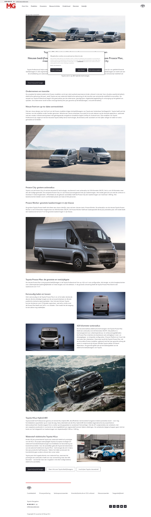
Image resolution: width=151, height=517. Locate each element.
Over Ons (25, 6)
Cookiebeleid (31, 493)
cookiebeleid (80, 61)
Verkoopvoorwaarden (61, 493)
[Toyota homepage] (143, 6)
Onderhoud (66, 6)
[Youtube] (121, 506)
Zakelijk (84, 6)
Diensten (76, 6)
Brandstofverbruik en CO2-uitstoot (82, 493)
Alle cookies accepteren (95, 70)
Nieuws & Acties (54, 6)
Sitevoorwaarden (103, 493)
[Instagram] (114, 506)
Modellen (34, 6)
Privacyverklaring (44, 493)
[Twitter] (125, 506)
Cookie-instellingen (56, 70)
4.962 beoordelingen (22, 1)
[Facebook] (110, 506)
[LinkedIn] (117, 506)
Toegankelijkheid (117, 493)
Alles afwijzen (81, 70)
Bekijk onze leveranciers (55, 65)
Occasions (43, 6)
